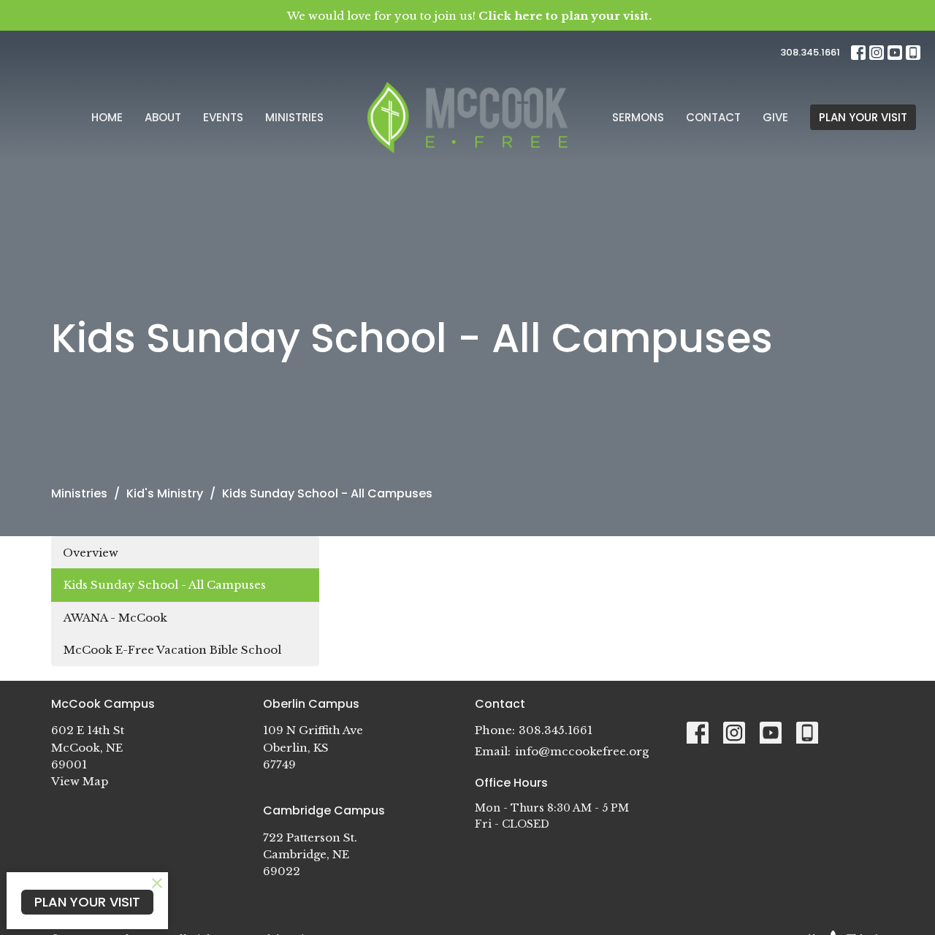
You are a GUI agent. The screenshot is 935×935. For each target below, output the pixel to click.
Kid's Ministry (164, 493)
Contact (713, 117)
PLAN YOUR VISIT (863, 117)
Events (223, 117)
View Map (79, 781)
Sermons (638, 117)
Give (775, 117)
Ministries (294, 117)
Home (107, 117)
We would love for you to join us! (469, 16)
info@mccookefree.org (582, 751)
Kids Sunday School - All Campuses (165, 585)
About (163, 117)
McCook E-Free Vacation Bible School (172, 650)
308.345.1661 (810, 52)
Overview (90, 553)
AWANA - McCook (115, 618)
